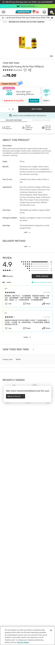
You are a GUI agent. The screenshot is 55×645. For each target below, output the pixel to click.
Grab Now (34, 101)
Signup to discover (14, 396)
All (3, 282)
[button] (51, 11)
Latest (8, 282)
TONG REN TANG (11, 63)
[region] (27, 635)
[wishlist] (25, 70)
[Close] (51, 630)
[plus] (13, 109)
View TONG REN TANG (16, 349)
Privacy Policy (23, 642)
